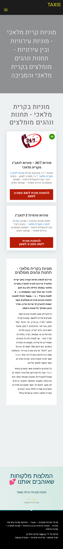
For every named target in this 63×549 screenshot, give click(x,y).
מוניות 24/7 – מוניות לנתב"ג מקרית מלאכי (31, 165)
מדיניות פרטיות (38, 537)
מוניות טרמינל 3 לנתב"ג (31, 215)
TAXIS (54, 4)
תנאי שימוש (52, 537)
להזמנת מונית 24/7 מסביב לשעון (31, 194)
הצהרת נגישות (21, 537)
